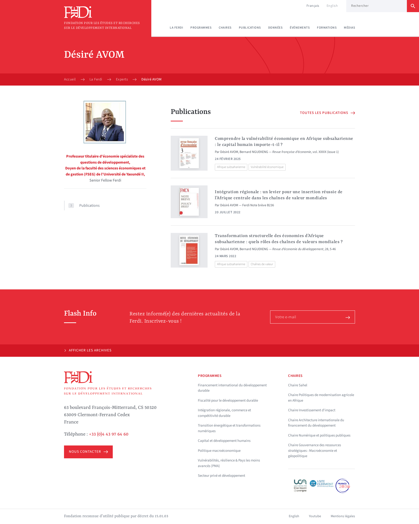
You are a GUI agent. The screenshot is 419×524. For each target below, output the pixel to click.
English (332, 5)
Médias (349, 27)
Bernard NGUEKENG (254, 152)
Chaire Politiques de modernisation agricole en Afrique (321, 397)
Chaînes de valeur (262, 264)
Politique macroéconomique (219, 450)
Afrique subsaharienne (231, 167)
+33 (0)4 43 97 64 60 (109, 434)
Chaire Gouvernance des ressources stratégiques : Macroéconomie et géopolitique (314, 451)
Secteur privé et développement (221, 475)
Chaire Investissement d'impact (311, 410)
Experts (122, 79)
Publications (250, 27)
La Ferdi (176, 27)
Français (312, 5)
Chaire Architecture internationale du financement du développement (316, 423)
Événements (300, 27)
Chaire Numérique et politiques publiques (319, 435)
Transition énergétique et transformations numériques (229, 428)
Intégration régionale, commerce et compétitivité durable (224, 413)
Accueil (70, 79)
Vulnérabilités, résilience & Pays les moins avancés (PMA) (229, 463)
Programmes (200, 27)
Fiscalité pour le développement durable (228, 400)
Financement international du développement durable (232, 388)
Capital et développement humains (224, 440)
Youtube (315, 516)
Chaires (225, 27)
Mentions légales (343, 516)
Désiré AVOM (229, 152)
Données (275, 27)
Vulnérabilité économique (267, 167)
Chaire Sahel (297, 385)
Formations (327, 27)
